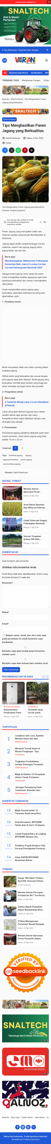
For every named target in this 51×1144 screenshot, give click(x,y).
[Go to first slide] (47, 676)
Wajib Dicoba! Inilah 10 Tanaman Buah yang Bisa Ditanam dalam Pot (28, 813)
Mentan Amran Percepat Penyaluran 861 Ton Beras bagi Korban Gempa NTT (31, 895)
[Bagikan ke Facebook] (5, 150)
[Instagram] (23, 1127)
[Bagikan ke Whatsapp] (18, 150)
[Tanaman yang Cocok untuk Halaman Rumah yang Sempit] (37, 693)
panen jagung (26, 459)
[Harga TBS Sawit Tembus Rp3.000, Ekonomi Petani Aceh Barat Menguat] (10, 881)
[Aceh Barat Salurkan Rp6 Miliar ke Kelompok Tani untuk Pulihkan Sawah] (12, 509)
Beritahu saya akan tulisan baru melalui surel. (25, 663)
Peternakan (20, 755)
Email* (5, 624)
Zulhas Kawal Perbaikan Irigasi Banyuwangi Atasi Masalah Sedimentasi (30, 910)
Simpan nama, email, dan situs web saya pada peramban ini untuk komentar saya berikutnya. (24, 638)
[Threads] (28, 1127)
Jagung (28, 455)
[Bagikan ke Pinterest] (25, 150)
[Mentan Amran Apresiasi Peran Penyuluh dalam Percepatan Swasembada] (12, 493)
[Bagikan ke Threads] (31, 150)
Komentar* (7, 583)
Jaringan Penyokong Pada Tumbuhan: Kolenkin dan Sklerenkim (28, 790)
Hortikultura (36, 73)
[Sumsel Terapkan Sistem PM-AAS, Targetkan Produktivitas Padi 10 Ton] (12, 540)
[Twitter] (33, 1127)
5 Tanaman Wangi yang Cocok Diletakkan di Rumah (27, 404)
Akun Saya (15, 1117)
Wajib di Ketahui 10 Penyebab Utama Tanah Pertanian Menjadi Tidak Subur (30, 777)
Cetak (8, 143)
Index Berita (39, 1117)
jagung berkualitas (10, 459)
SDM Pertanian (9, 119)
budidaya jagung (16, 455)
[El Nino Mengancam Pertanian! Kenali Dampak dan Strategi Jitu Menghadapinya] (10, 925)
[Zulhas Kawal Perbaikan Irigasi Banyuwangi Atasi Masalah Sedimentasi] (10, 910)
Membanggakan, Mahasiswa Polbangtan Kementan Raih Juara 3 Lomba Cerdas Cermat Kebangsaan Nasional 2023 (26, 264)
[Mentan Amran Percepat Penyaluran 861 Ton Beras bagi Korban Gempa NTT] (10, 896)
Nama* (5, 612)
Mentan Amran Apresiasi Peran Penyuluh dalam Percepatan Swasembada (31, 938)
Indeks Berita (27, 1117)
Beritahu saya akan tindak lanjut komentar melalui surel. (23, 653)
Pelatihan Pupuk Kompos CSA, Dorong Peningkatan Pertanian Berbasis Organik (30, 848)
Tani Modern (20, 781)
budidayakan (37, 235)
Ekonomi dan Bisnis (18, 73)
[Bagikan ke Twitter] (11, 150)
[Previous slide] (43, 676)
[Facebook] (17, 1127)
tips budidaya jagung (11, 464)
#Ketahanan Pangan (31, 80)
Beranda (5, 1117)
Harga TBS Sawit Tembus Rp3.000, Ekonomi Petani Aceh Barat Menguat (30, 881)
